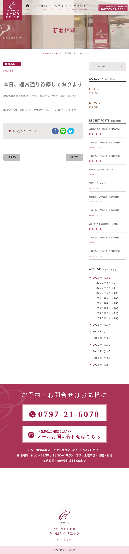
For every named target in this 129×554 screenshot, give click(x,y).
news (11, 64)
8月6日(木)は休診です (98, 183)
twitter (70, 131)
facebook (55, 131)
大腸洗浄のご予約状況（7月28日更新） (105, 251)
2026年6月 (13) (107, 293)
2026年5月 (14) (107, 298)
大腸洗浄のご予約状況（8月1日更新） (105, 237)
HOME (45, 53)
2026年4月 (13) (107, 303)
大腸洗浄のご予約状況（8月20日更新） (105, 156)
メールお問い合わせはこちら (69, 434)
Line (63, 131)
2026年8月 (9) (106, 282)
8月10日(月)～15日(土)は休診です (103, 170)
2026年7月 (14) (107, 287)
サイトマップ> (64, 540)
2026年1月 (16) (107, 318)
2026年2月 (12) (107, 313)
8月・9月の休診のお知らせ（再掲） (104, 224)
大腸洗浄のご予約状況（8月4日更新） (105, 210)
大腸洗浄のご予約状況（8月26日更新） (105, 129)
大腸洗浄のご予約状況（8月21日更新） (105, 142)
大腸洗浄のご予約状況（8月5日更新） (105, 197)
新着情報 (53, 53)
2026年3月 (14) (107, 308)
